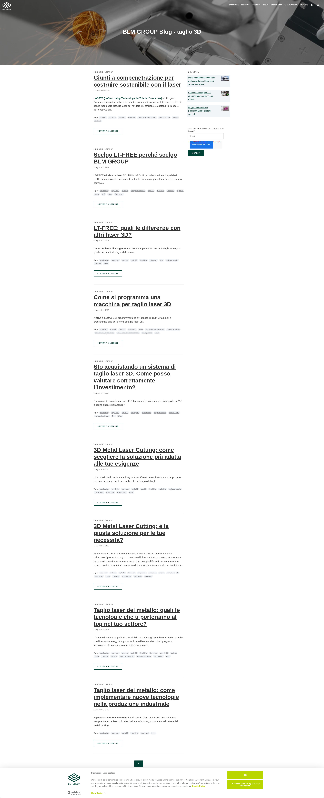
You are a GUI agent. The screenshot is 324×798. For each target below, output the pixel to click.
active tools (153, 260)
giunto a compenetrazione (147, 117)
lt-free (110, 194)
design (161, 573)
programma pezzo (173, 330)
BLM (103, 194)
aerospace (148, 576)
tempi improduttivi (160, 413)
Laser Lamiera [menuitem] (291, 5)
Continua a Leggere (107, 131)
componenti (110, 492)
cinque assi (142, 573)
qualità (143, 489)
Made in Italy (119, 194)
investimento (146, 413)
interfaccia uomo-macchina (155, 330)
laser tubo (131, 117)
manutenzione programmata (104, 333)
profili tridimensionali (144, 656)
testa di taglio (121, 492)
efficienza (105, 656)
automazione (158, 656)
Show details (96, 793)
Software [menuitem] (304, 5)
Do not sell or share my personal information (245, 784)
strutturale (112, 117)
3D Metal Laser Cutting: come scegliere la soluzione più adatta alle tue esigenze (137, 457)
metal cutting (104, 191)
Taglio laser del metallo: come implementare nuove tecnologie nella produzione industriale (136, 697)
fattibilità (114, 656)
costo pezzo (135, 413)
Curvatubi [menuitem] (245, 5)
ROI (113, 416)
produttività (170, 191)
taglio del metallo (172, 260)
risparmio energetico (127, 656)
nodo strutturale (164, 117)
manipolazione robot (138, 191)
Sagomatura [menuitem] (276, 5)
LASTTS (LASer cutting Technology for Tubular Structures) (128, 98)
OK (245, 775)
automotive (138, 576)
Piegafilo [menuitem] (256, 5)
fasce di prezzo (174, 413)
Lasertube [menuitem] (234, 5)
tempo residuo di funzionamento (128, 333)
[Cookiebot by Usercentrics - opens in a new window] (74, 793)
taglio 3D (103, 117)
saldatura (98, 263)
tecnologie (115, 489)
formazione (132, 330)
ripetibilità (134, 733)
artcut (141, 330)
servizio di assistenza (102, 416)
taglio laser (115, 191)
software (125, 191)
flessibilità (160, 191)
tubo (161, 260)
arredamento (126, 576)
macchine (122, 117)
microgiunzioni (147, 333)
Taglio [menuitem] (265, 5)
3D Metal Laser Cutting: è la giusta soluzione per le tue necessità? (131, 533)
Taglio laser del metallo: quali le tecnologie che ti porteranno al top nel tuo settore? (137, 617)
